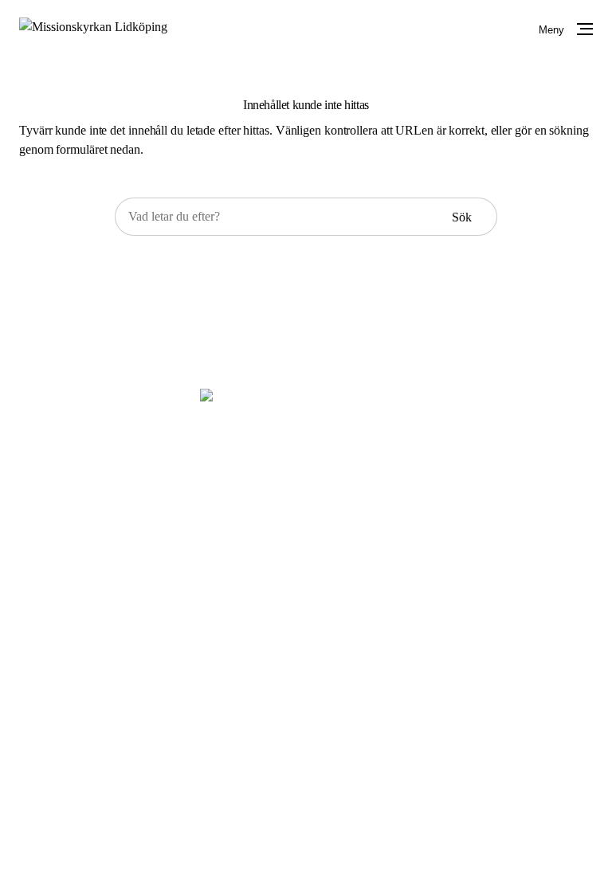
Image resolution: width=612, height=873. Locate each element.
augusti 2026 (294, 621)
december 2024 (300, 672)
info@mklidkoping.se (331, 487)
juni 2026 (285, 646)
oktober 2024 (295, 723)
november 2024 (301, 697)
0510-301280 (310, 468)
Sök (462, 217)
